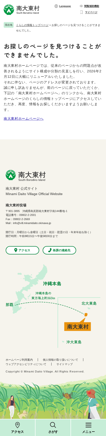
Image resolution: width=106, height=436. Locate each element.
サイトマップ (64, 364)
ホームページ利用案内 (19, 359)
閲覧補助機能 (91, 6)
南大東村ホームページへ (24, 118)
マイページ (91, 12)
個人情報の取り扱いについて (60, 359)
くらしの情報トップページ (32, 25)
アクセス (17, 432)
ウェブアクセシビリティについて (26, 364)
